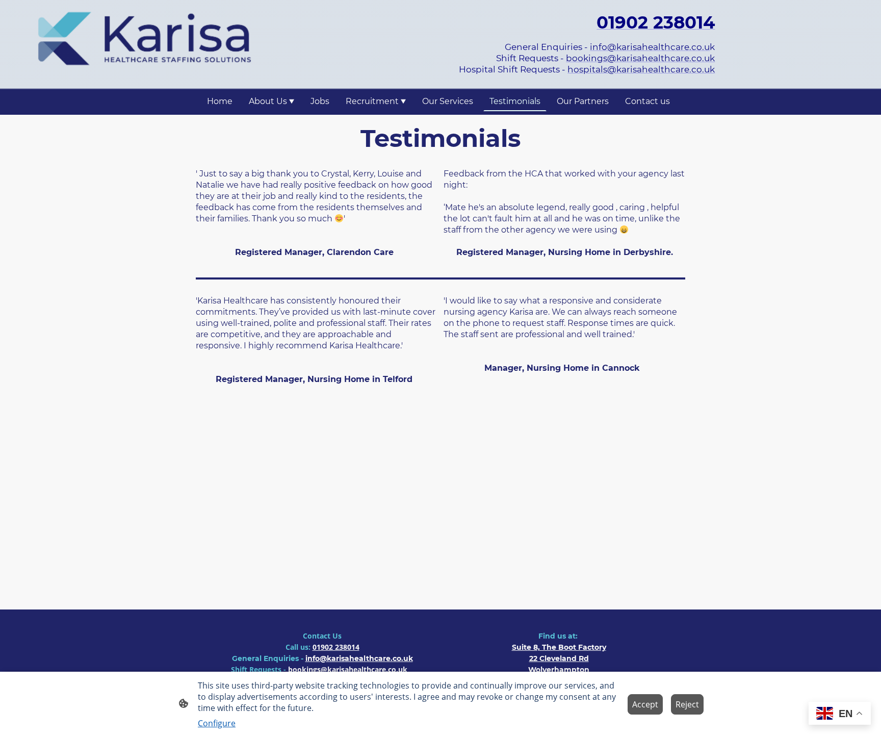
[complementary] (840, 714)
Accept (645, 704)
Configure (217, 723)
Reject (687, 704)
